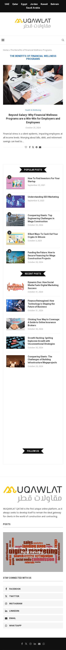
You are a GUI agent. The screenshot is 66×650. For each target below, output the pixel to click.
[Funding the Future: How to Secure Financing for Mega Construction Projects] (15, 257)
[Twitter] (26, 643)
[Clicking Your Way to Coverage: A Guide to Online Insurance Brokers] (15, 324)
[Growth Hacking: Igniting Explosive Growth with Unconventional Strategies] (15, 343)
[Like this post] (26, 147)
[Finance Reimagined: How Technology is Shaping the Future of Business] (15, 305)
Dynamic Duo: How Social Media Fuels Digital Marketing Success (43, 285)
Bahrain (55, 4)
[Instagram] (30, 643)
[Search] (62, 40)
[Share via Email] (40, 147)
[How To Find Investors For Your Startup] (15, 183)
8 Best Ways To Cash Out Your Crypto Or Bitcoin (43, 235)
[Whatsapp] (44, 643)
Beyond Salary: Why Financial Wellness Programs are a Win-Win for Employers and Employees (33, 118)
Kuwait (44, 4)
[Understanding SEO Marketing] (15, 201)
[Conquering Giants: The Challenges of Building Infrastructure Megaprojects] (15, 361)
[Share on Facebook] (29, 147)
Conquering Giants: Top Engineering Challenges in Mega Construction (41, 218)
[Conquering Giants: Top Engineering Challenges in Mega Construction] (15, 220)
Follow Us (33, 451)
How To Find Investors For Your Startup (44, 180)
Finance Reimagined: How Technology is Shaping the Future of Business (41, 304)
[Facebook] (22, 643)
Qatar (15, 4)
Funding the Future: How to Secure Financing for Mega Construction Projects (41, 255)
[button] (6, 551)
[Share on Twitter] (33, 147)
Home (6, 50)
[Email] (39, 643)
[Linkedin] (35, 643)
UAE (7, 4)
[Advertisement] (33, 408)
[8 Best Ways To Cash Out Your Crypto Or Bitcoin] (15, 239)
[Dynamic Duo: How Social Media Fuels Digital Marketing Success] (15, 287)
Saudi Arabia (33, 7)
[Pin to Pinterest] (36, 147)
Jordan (34, 4)
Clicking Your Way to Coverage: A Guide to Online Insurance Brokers (44, 322)
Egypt (24, 4)
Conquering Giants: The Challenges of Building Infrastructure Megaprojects (42, 359)
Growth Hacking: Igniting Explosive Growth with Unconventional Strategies (41, 341)
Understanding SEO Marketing (43, 197)
